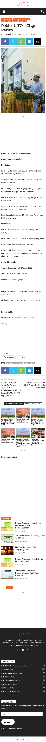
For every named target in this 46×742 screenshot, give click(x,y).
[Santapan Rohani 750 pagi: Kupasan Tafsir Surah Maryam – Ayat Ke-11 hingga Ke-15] (8, 413)
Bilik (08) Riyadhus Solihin (10, 680)
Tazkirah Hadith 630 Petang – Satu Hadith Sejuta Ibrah (22, 420)
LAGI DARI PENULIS (32, 404)
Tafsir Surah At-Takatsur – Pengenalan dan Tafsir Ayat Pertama (27, 573)
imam (26, 363)
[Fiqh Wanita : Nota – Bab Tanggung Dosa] (7, 550)
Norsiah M (9, 34)
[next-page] (24, 450)
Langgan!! (8, 722)
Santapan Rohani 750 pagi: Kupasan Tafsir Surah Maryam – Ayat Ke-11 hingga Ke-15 (8, 422)
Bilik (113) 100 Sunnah (10, 21)
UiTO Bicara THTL (7, 688)
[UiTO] (23, 4)
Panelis (23, 21)
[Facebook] (5, 41)
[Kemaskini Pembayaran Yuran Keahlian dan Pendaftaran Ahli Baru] (38, 433)
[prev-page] (21, 450)
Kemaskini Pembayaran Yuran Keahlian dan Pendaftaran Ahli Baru (37, 442)
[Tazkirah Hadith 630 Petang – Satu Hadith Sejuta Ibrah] (23, 413)
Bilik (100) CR (12, 17)
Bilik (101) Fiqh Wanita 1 (9, 684)
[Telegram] (29, 41)
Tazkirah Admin (7, 669)
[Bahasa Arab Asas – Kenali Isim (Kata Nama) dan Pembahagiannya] (7, 526)
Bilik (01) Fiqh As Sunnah (10, 677)
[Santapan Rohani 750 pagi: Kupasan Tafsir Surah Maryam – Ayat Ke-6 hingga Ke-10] (38, 413)
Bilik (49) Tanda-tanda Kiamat (12, 673)
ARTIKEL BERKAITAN (14, 404)
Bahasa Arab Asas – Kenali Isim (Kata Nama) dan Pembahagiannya (28, 525)
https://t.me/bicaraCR (26, 318)
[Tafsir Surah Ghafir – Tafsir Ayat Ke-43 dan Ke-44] (7, 539)
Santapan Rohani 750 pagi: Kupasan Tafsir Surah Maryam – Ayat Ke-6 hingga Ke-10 (38, 422)
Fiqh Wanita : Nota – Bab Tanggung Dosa (25, 548)
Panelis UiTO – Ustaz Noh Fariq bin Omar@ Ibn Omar (34, 385)
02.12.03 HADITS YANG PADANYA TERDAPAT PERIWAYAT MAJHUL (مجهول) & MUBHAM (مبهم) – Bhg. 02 (11, 389)
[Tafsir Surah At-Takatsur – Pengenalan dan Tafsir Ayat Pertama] (7, 574)
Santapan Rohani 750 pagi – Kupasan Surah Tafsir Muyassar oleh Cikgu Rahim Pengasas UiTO (23, 442)
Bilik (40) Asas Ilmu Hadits (10, 691)
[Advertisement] (23, 134)
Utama (3, 17)
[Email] (37, 41)
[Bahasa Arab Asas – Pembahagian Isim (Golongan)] (7, 562)
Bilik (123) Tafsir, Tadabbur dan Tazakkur (16, 666)
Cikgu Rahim (18, 363)
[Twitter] (13, 41)
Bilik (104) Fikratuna (21, 19)
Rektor (32, 363)
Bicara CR (10, 363)
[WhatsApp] (21, 41)
